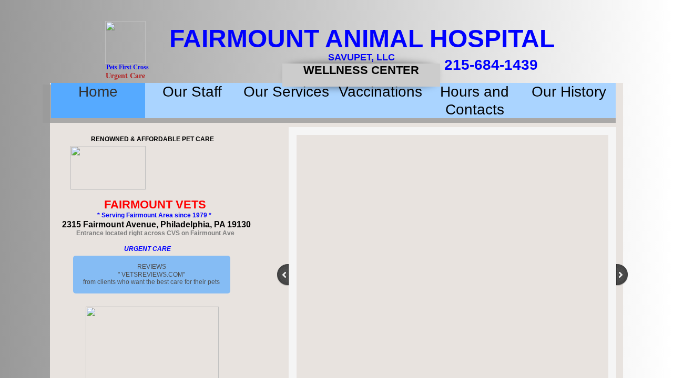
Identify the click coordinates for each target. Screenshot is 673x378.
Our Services (286, 91)
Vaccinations (380, 91)
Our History (569, 91)
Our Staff (192, 91)
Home (98, 91)
